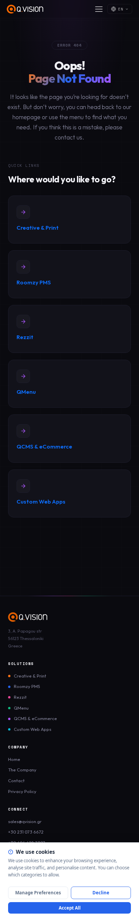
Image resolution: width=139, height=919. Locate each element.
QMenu (21, 708)
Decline (100, 893)
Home (14, 759)
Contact (16, 780)
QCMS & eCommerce (35, 718)
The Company (22, 769)
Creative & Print (30, 676)
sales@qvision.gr (24, 821)
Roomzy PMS (27, 686)
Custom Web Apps (32, 729)
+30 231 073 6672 (26, 832)
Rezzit (20, 697)
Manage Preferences (38, 893)
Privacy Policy (22, 791)
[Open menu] (99, 9)
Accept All (70, 908)
